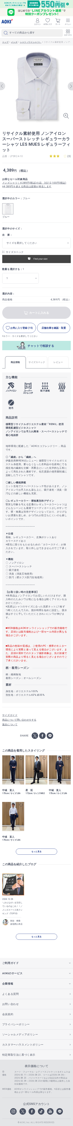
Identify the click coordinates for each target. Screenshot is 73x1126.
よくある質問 (10, 993)
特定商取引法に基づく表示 (18, 1054)
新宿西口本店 (16, 924)
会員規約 (7, 1014)
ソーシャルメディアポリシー (20, 1034)
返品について (10, 724)
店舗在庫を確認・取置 (54, 327)
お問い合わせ (10, 1004)
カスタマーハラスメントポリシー (23, 1044)
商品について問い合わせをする (19, 719)
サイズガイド (10, 715)
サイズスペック (15, 252)
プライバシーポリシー (16, 1024)
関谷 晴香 (15, 921)
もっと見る (36, 851)
